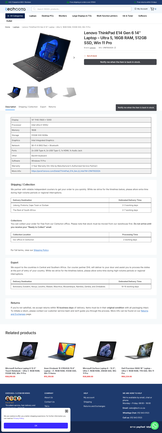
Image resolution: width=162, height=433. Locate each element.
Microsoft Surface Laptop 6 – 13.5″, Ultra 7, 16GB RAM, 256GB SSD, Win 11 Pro (99, 370)
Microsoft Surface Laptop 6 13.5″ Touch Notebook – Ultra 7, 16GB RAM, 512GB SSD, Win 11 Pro (22, 370)
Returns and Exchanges (94, 406)
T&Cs (46, 406)
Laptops (16, 27)
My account (89, 397)
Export (43, 107)
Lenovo (93, 48)
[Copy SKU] (115, 47)
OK (36, 425)
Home (7, 27)
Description (10, 107)
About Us (48, 397)
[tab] (11, 106)
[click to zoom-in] (41, 57)
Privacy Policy (18, 418)
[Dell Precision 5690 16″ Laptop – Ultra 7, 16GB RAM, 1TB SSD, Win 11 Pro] (139, 352)
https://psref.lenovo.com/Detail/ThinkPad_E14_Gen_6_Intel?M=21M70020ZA (66, 171)
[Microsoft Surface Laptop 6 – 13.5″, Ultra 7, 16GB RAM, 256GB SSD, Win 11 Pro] (100, 352)
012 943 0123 (143, 413)
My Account (142, 9)
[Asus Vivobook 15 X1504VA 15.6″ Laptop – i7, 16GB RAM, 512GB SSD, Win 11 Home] (61, 352)
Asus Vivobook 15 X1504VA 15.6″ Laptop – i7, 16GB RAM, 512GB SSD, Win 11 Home (60, 370)
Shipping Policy (41, 250)
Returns (52, 107)
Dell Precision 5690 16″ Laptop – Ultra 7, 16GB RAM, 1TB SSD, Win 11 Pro (138, 370)
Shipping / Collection (28, 107)
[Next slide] (74, 57)
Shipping (88, 402)
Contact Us (49, 402)
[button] (66, 411)
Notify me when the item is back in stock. (120, 62)
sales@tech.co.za (137, 408)
